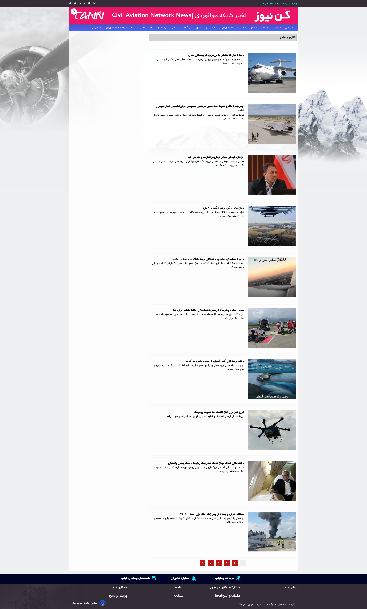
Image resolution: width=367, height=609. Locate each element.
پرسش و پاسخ (118, 595)
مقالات (215, 28)
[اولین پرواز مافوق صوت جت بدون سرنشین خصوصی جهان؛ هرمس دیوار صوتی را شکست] (272, 125)
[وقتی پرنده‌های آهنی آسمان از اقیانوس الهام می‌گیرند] (272, 380)
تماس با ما (290, 587)
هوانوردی (277, 28)
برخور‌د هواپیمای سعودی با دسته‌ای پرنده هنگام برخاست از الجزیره (208, 259)
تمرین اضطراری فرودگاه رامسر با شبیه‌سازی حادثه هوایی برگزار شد (208, 310)
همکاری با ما (119, 587)
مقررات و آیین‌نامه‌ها (227, 595)
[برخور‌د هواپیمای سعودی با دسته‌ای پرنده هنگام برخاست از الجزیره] (272, 278)
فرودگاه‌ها (187, 28)
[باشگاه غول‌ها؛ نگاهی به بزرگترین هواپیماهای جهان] (272, 74)
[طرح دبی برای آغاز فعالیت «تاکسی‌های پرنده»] (272, 431)
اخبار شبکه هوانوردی (254, 604)
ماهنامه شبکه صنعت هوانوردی (120, 28)
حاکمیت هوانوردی (230, 28)
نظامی (142, 28)
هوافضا (265, 28)
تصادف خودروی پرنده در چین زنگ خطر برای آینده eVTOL (211, 514)
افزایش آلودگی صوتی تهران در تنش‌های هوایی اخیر (216, 157)
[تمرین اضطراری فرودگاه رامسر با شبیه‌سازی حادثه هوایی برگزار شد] (272, 329)
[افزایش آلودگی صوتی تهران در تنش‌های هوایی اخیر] (272, 176)
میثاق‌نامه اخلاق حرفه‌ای (225, 587)
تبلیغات (179, 595)
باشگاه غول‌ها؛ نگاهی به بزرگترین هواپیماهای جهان (216, 55)
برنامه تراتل (97, 28)
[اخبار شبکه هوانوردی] (183, 15)
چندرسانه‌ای (202, 28)
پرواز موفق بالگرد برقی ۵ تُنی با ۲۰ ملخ (223, 208)
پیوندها (179, 587)
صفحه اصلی (290, 28)
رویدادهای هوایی (224, 578)
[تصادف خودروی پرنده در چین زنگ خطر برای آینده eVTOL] (272, 533)
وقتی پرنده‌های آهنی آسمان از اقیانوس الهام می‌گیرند (215, 361)
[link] (93, 4)
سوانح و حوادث (250, 28)
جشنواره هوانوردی (180, 578)
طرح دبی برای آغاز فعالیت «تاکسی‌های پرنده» (218, 412)
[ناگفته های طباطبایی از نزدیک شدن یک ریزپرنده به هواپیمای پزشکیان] (272, 482)
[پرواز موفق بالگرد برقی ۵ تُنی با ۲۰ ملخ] (272, 227)
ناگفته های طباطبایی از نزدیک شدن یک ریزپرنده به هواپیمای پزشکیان (206, 463)
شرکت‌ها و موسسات (158, 28)
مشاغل (175, 28)
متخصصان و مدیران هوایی (135, 578)
